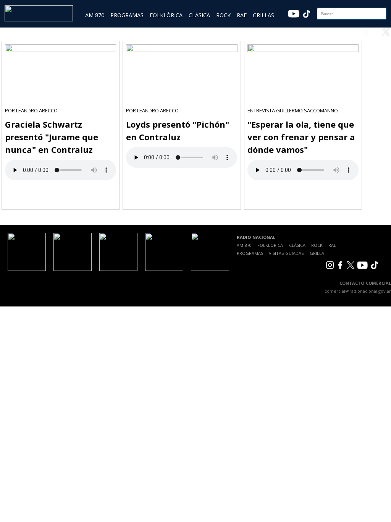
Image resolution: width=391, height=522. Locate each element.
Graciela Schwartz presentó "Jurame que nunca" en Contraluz (51, 136)
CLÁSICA (199, 15)
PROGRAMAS (127, 15)
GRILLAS (263, 15)
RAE (242, 15)
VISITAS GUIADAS (286, 253)
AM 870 (94, 15)
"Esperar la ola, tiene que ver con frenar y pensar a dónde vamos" (301, 136)
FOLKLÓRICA (166, 15)
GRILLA (317, 253)
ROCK (223, 15)
